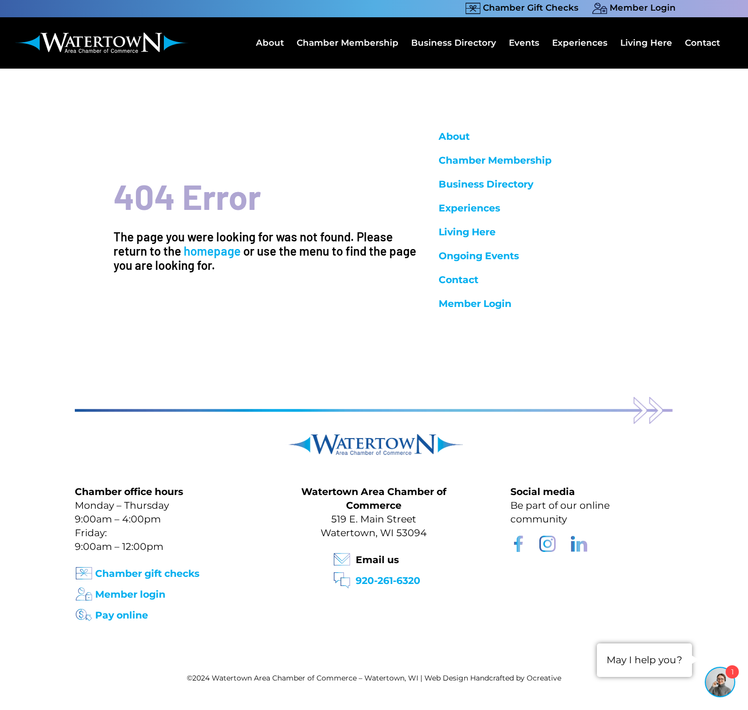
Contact (458, 280)
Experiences (469, 208)
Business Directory (486, 184)
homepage (212, 250)
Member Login (475, 304)
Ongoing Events (479, 256)
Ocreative (544, 678)
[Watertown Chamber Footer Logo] (374, 439)
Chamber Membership (495, 160)
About (454, 136)
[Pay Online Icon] (84, 612)
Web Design (446, 678)
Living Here (467, 232)
